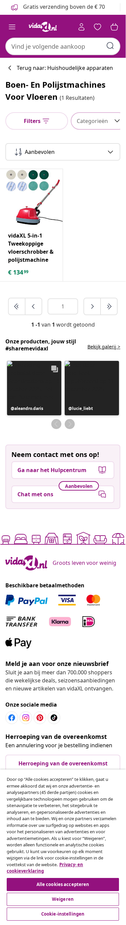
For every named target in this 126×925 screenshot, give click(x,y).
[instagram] (25, 717)
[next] (92, 306)
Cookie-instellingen (62, 914)
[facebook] (11, 717)
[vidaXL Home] (43, 27)
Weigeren (63, 899)
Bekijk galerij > (103, 346)
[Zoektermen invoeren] (110, 45)
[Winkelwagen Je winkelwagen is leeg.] (114, 26)
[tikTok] (54, 717)
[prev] (33, 306)
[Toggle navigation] (12, 27)
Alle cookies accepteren (63, 884)
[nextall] (109, 306)
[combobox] (62, 46)
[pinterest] (40, 717)
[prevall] (17, 306)
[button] (34, 388)
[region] (63, 845)
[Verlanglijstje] (97, 26)
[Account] (81, 26)
